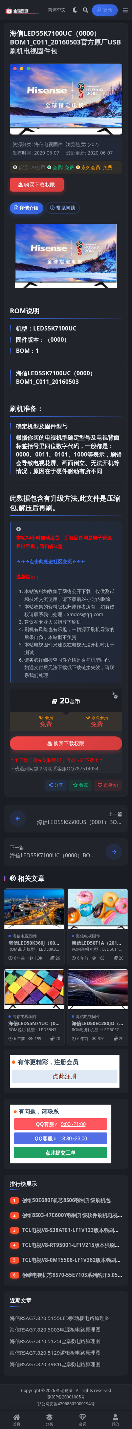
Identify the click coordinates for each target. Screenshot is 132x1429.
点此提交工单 (60, 1153)
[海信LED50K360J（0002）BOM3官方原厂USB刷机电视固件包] (34, 909)
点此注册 (64, 1076)
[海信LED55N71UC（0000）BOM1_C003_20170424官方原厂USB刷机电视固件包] (34, 989)
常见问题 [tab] (65, 207)
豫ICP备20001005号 (66, 1397)
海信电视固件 (48, 144)
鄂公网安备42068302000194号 (66, 1404)
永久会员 (100, 717)
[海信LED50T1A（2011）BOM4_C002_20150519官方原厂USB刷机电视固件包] (98, 909)
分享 (58, 785)
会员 (49, 717)
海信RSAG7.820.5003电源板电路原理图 (55, 1329)
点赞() (111, 785)
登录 (108, 10)
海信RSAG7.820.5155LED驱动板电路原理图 (60, 1318)
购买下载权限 (39, 184)
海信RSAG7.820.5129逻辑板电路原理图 (55, 1352)
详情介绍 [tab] (29, 207)
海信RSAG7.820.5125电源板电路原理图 (55, 1341)
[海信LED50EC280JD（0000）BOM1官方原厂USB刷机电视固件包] (98, 989)
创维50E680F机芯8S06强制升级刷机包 (66, 1200)
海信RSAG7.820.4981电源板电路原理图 (55, 1364)
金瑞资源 (64, 1390)
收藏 (83, 785)
